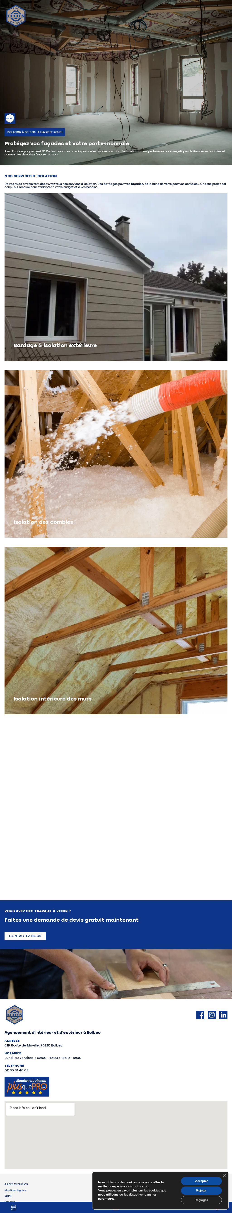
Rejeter (201, 1190)
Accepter (201, 1181)
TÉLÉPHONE (14, 1065)
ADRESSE (12, 1041)
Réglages (201, 1200)
